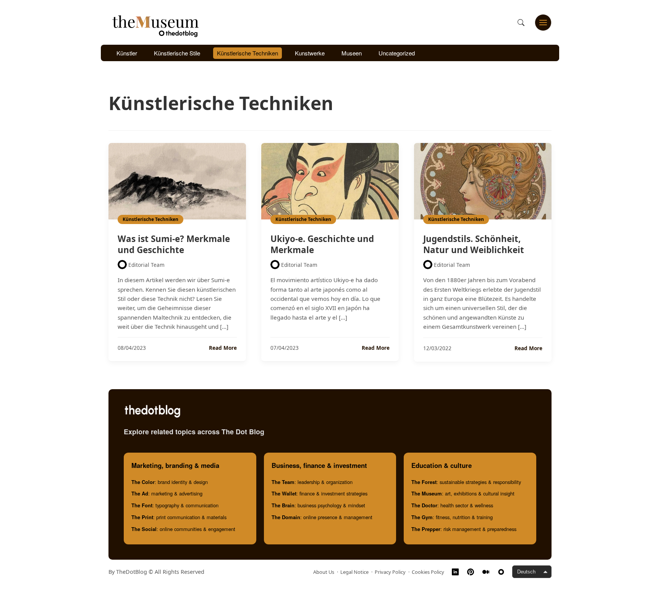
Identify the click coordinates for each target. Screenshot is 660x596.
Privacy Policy (390, 571)
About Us (323, 571)
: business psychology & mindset (318, 505)
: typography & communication (174, 505)
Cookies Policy (428, 571)
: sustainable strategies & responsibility (466, 482)
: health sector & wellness (452, 505)
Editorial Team (146, 264)
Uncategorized (397, 53)
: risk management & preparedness (463, 529)
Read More (223, 348)
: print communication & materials (178, 517)
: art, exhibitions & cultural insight (462, 493)
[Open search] (521, 22)
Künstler (126, 53)
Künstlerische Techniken (247, 53)
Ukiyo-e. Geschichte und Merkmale (322, 244)
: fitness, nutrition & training (452, 517)
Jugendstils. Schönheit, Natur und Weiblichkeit (473, 244)
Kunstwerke (310, 53)
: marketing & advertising (166, 493)
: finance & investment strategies (319, 493)
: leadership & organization (312, 482)
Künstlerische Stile (177, 53)
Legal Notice (354, 571)
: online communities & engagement (183, 529)
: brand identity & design (169, 482)
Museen (351, 53)
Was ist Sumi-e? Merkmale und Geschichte (174, 244)
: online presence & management (322, 517)
